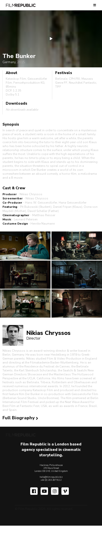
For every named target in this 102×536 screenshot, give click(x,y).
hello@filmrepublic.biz (51, 477)
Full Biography (19, 418)
